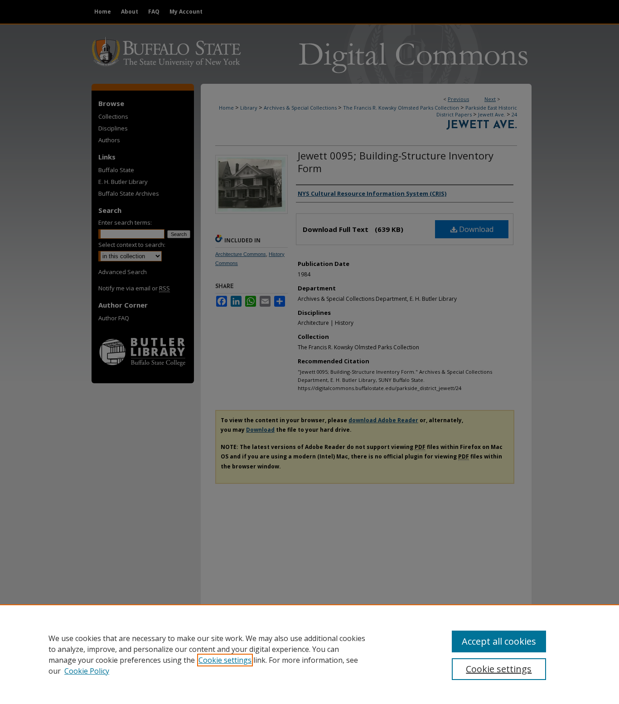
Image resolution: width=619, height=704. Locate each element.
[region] (309, 654)
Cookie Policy (86, 671)
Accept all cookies (499, 641)
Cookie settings (224, 660)
